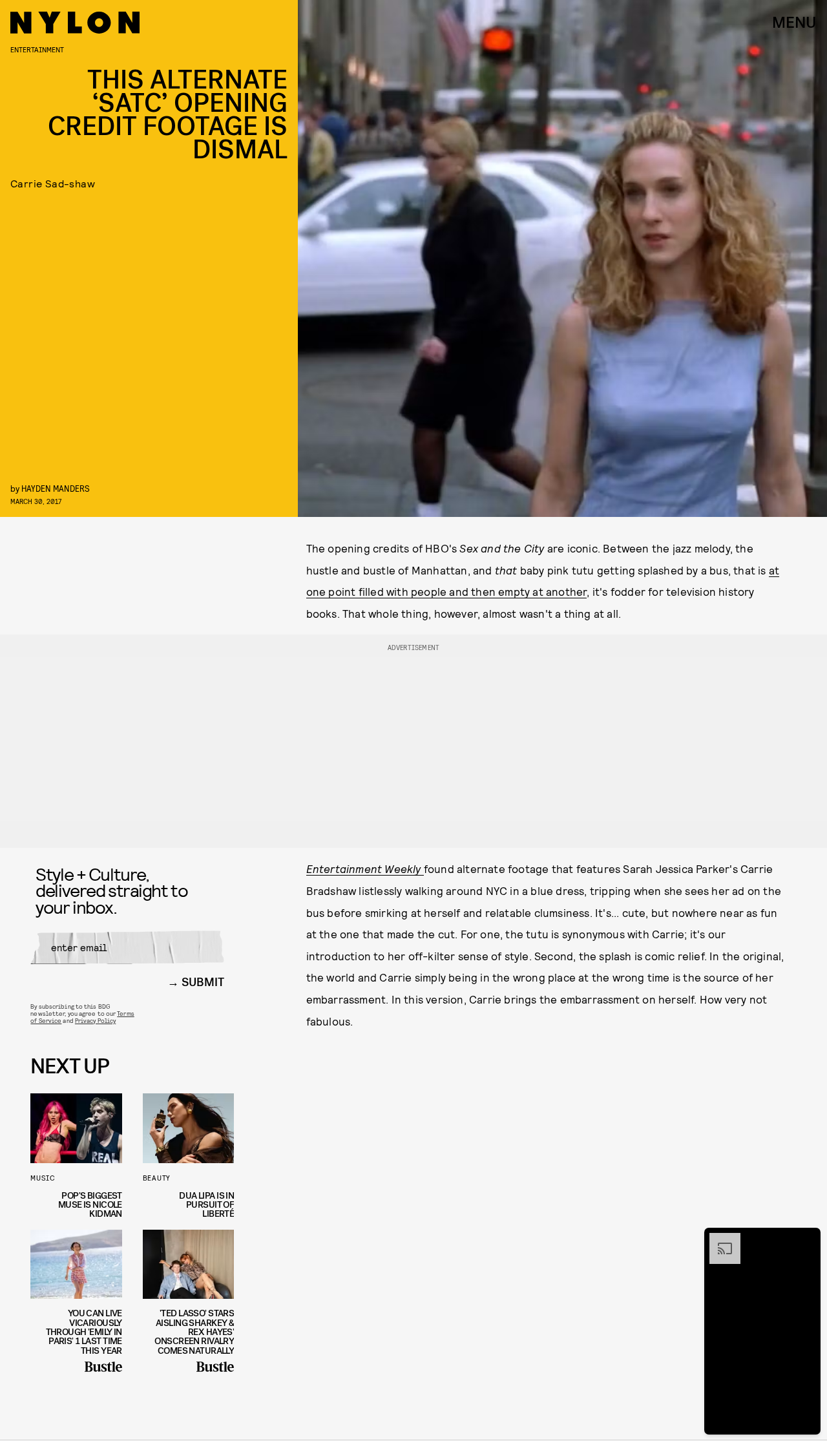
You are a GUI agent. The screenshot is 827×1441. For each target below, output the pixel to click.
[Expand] (718, 1239)
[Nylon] (75, 22)
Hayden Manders (55, 488)
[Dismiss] (806, 1239)
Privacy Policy (95, 1020)
